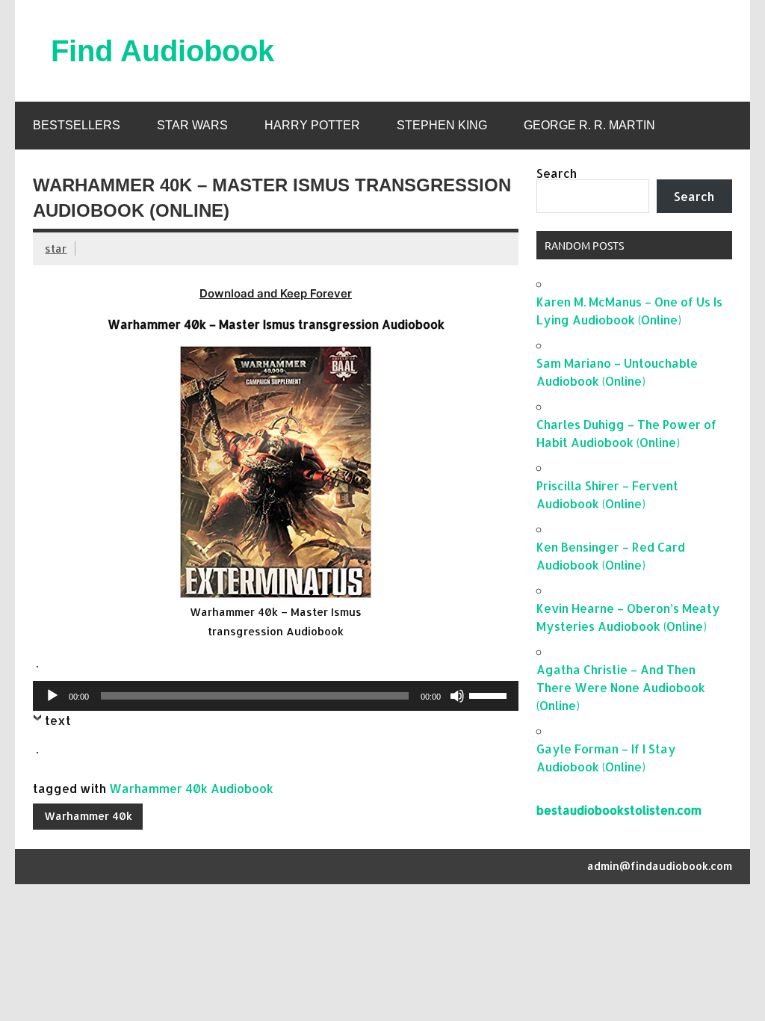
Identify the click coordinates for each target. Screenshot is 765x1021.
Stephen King (442, 125)
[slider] (490, 694)
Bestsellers (76, 125)
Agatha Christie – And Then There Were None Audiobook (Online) (620, 687)
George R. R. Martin (589, 125)
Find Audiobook (162, 50)
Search (556, 173)
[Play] (52, 695)
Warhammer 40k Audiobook (191, 788)
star (55, 248)
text (58, 720)
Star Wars (192, 125)
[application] (275, 696)
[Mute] (457, 695)
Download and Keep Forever (275, 293)
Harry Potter (312, 125)
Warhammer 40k (88, 816)
